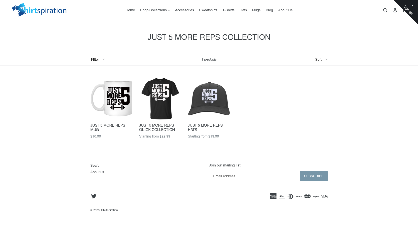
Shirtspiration (109, 210)
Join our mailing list (225, 165)
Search (95, 165)
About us (97, 171)
